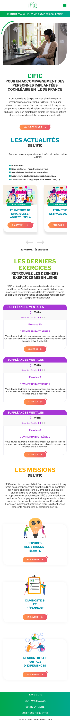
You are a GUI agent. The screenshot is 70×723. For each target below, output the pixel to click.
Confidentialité (35, 707)
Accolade (47, 719)
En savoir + (18, 225)
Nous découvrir (33, 127)
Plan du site (35, 694)
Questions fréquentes (35, 713)
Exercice (33, 349)
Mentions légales (35, 701)
